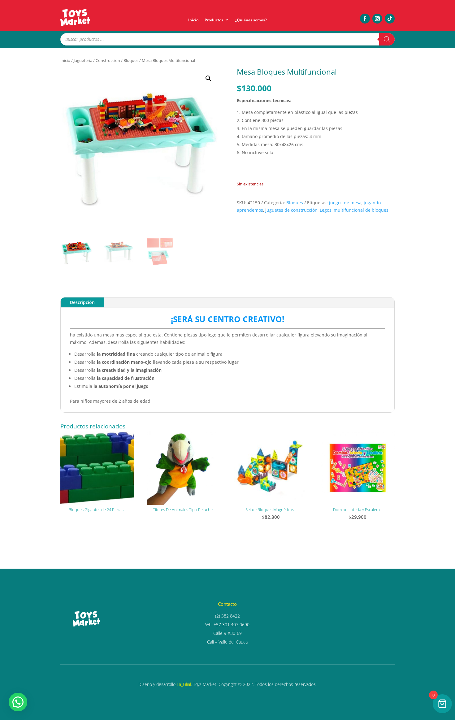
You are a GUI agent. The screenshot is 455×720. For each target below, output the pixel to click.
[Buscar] (387, 39)
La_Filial (184, 684)
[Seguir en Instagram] (377, 19)
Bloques (131, 60)
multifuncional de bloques (361, 210)
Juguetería (83, 60)
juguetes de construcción (291, 210)
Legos (326, 210)
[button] (208, 78)
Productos (214, 20)
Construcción (108, 60)
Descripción (82, 302)
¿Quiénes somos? (251, 20)
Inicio (193, 20)
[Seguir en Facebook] (365, 19)
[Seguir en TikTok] (390, 19)
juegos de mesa (345, 203)
